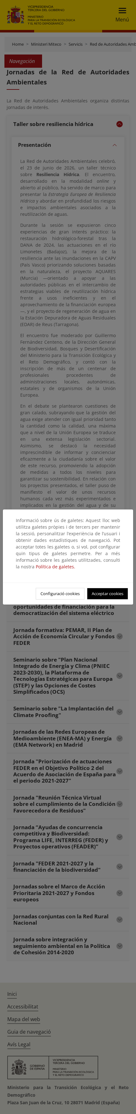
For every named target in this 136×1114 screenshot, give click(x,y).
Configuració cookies (60, 593)
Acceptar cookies (107, 593)
